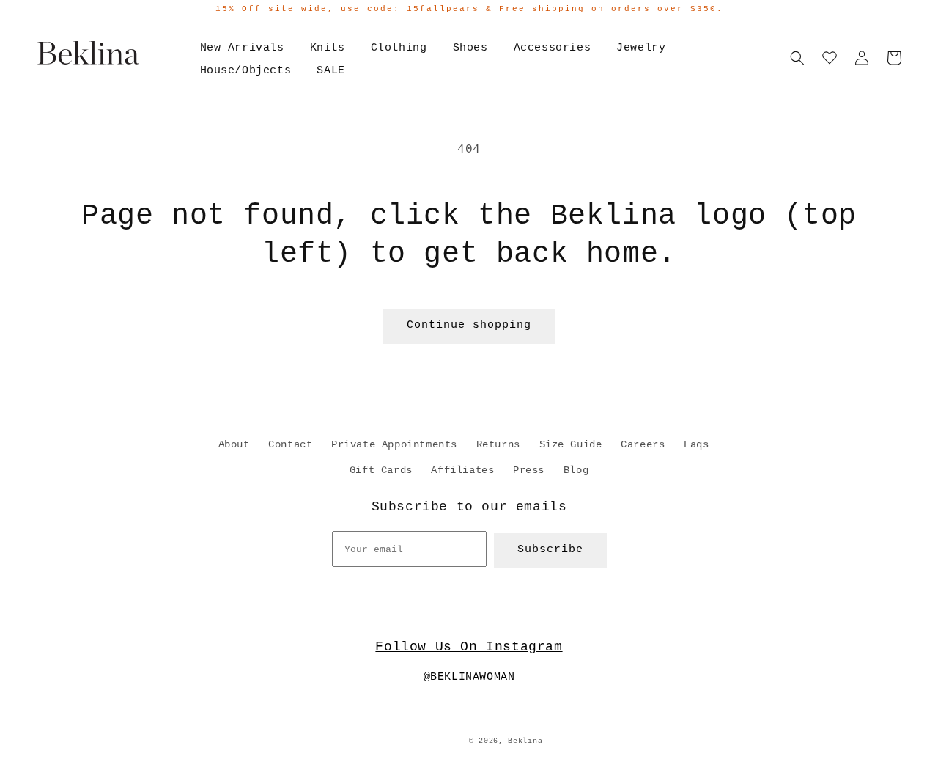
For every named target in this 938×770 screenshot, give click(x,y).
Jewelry (640, 48)
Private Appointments (394, 444)
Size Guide (570, 444)
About (234, 444)
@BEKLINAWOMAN (469, 677)
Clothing (399, 48)
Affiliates (462, 470)
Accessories (552, 48)
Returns (498, 444)
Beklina (525, 741)
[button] (797, 58)
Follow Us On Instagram (468, 646)
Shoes (470, 48)
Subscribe (550, 549)
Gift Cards (381, 470)
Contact (290, 444)
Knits (327, 48)
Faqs (696, 444)
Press (528, 470)
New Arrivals (242, 48)
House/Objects (246, 71)
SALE (330, 71)
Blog (576, 470)
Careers (643, 444)
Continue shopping (469, 325)
